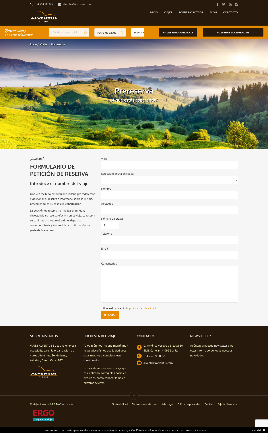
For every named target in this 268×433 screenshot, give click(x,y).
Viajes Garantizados (178, 32)
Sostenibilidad (120, 404)
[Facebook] (217, 4)
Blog (213, 12)
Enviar (111, 315)
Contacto (230, 12)
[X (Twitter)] (223, 4)
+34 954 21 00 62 (154, 356)
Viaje (104, 158)
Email (104, 248)
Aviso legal (167, 404)
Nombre (106, 188)
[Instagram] (236, 4)
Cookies (209, 404)
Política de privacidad (189, 404)
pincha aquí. (201, 430)
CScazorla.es (66, 404)
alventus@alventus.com (77, 4)
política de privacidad (142, 308)
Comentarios (109, 263)
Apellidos (107, 203)
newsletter (220, 345)
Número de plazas (112, 218)
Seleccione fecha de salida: (117, 173)
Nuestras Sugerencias (233, 32)
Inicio (153, 12)
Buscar (138, 32)
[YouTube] (230, 4)
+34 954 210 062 (43, 4)
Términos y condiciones (144, 404)
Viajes (168, 12)
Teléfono (106, 233)
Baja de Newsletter (227, 404)
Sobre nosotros (190, 12)
